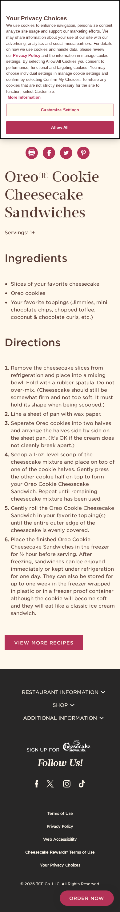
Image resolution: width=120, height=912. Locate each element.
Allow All (60, 127)
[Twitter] (50, 783)
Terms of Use (60, 813)
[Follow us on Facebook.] (49, 153)
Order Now (86, 898)
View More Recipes (44, 642)
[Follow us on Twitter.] (66, 153)
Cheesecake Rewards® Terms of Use (60, 852)
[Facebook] (36, 783)
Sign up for (42, 749)
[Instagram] (66, 783)
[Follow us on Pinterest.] (83, 153)
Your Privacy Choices (60, 864)
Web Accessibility (60, 839)
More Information (24, 97)
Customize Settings (60, 110)
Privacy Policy (60, 826)
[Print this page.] (32, 153)
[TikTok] (82, 783)
